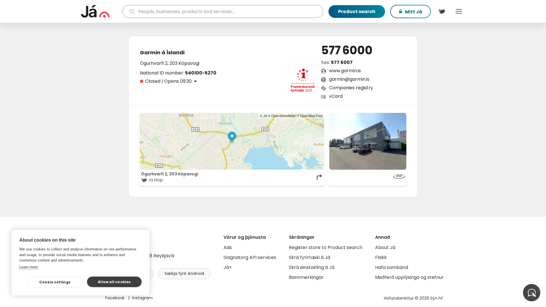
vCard (336, 96)
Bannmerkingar (306, 277)
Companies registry (351, 87)
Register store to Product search (325, 247)
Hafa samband (391, 267)
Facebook (115, 298)
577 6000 (347, 50)
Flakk (381, 257)
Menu (458, 11)
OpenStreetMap (283, 115)
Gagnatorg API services (250, 257)
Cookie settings (55, 282)
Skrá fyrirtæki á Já (309, 257)
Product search (356, 11)
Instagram (142, 298)
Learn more (28, 267)
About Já (385, 247)
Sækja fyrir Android (184, 273)
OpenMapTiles (311, 115)
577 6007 (342, 62)
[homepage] (101, 11)
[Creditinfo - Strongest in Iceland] (302, 82)
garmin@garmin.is (349, 79)
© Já (263, 115)
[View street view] (368, 141)
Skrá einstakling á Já (311, 267)
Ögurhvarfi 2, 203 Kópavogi (169, 63)
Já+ (228, 267)
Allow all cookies (114, 281)
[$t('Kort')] (441, 11)
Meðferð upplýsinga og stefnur (409, 277)
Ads (228, 247)
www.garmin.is (345, 70)
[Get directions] (320, 177)
